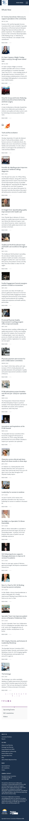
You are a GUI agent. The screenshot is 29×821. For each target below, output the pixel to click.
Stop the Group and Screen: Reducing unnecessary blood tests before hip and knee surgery (14, 100)
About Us (4, 734)
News (3, 763)
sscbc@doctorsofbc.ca (7, 777)
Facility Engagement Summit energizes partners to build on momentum (14, 284)
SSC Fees (4, 742)
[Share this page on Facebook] (2, 701)
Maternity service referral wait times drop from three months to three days (14, 460)
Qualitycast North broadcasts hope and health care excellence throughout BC (14, 246)
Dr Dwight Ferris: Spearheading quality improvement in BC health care (14, 211)
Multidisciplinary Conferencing (9, 751)
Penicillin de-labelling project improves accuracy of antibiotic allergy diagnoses (14, 169)
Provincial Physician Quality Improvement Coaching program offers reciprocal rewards (12, 322)
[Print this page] (11, 701)
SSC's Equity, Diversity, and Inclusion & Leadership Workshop (14, 642)
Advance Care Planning (7, 745)
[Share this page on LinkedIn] (6, 701)
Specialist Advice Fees (7, 755)
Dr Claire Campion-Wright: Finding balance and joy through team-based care (14, 59)
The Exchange (6, 674)
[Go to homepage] (5, 2)
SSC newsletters (8, 713)
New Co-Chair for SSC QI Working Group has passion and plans (13, 586)
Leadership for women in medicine (13, 492)
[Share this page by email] (9, 701)
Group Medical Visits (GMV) (8, 749)
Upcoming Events (9, 710)
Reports (3, 739)
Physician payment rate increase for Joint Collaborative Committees (13, 360)
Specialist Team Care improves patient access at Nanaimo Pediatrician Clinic (14, 617)
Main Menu (19, 2)
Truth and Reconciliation (10, 133)
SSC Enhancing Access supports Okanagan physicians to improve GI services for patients (13, 556)
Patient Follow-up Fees (7, 753)
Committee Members (7, 737)
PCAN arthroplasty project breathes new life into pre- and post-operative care (14, 393)
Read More (4, 42)
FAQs (3, 757)
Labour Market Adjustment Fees (9, 759)
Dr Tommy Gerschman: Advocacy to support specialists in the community (14, 18)
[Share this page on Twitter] (4, 701)
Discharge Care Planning (7, 747)
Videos (5, 716)
